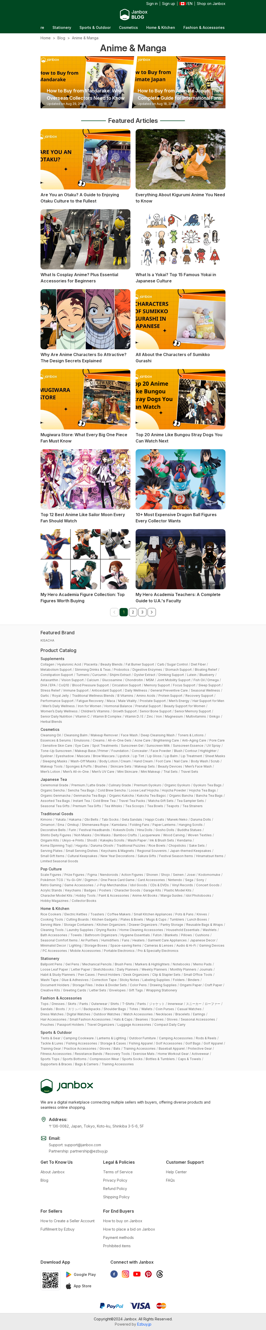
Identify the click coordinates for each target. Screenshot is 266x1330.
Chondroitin (134, 680)
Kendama (184, 840)
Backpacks (92, 1009)
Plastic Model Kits (177, 890)
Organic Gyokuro (177, 785)
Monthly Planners (183, 969)
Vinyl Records (182, 885)
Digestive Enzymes (147, 670)
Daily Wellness (136, 690)
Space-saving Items (125, 945)
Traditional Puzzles (130, 845)
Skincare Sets (120, 766)
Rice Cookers (51, 914)
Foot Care (163, 761)
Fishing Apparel (141, 1043)
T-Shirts (128, 1004)
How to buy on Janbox (122, 1221)
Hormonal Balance (118, 706)
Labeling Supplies (156, 980)
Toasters (97, 914)
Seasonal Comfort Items (59, 940)
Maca (111, 701)
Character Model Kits (56, 895)
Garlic (45, 696)
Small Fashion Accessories (90, 1019)
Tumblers (177, 919)
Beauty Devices (170, 766)
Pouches (47, 1025)
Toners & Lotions (191, 735)
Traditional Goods (57, 814)
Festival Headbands (94, 830)
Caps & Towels (189, 1059)
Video (203, 27)
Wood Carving (174, 835)
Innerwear (175, 1004)
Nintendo (175, 880)
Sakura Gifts (147, 856)
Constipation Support (57, 675)
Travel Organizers (100, 1025)
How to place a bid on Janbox (129, 1229)
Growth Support (125, 711)
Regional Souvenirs (152, 851)
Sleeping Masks (55, 761)
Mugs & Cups (156, 919)
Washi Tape (49, 980)
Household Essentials (183, 930)
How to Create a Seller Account (68, 1221)
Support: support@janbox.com (75, 1145)
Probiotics (121, 670)
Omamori (48, 825)
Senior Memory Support (193, 711)
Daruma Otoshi (102, 845)
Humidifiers (110, 940)
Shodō (92, 840)
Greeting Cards (74, 990)
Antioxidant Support (107, 690)
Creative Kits (50, 990)
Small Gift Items (52, 856)
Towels (76, 935)
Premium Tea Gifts (87, 806)
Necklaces (164, 1014)
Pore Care (217, 740)
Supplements (52, 658)
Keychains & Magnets (117, 851)
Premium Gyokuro (147, 785)
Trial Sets (170, 772)
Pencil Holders (109, 975)
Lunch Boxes (197, 919)
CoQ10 (64, 685)
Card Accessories (151, 880)
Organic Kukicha (121, 795)
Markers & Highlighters (152, 964)
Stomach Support (178, 670)
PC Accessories (55, 951)
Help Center (176, 1172)
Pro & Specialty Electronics (158, 951)
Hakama (75, 819)
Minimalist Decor (53, 945)
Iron (159, 716)
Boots (60, 1009)
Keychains (73, 890)
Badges (90, 890)
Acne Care (142, 740)
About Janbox (53, 1172)
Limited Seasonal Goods (59, 861)
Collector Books (84, 901)
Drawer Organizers (143, 925)
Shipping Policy (116, 1197)
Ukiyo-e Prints (73, 840)
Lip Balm (171, 756)
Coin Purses (165, 1009)
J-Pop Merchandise (112, 885)
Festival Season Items (176, 856)
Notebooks (181, 964)
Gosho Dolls (165, 830)
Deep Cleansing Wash (158, 735)
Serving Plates (52, 851)
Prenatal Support (148, 706)
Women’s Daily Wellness (59, 711)
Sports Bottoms (75, 1059)
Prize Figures (74, 875)
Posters (105, 890)
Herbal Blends (51, 722)
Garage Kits (152, 890)
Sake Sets (197, 845)
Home (46, 38)
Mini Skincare (127, 772)
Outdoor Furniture (142, 1038)
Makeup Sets (145, 766)
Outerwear (99, 1004)
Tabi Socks (110, 819)
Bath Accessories (54, 935)
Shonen (152, 875)
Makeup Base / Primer (91, 751)
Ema (61, 825)
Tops (45, 1004)
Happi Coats (154, 819)
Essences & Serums (56, 740)
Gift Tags (136, 990)
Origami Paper (191, 985)
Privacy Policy (115, 1180)
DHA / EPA (48, 685)
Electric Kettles (75, 914)
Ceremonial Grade (54, 785)
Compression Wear (104, 1059)
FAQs (170, 1180)
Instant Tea (81, 801)
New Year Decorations (118, 856)
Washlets (210, 930)
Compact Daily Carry (169, 1025)
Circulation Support (126, 685)
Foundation (120, 751)
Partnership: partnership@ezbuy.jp (78, 1151)
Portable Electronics (119, 951)
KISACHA (47, 640)
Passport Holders (70, 1025)
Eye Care (82, 746)
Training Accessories (139, 1048)
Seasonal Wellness (205, 690)
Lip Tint (138, 756)
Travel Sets (189, 772)
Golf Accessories (169, 1043)
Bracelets (182, 1014)
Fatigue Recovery (90, 701)
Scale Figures (51, 875)
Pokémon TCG (52, 880)
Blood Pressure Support (90, 685)
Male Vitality (127, 701)
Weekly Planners (154, 969)
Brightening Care (166, 740)
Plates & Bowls (132, 919)
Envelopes (117, 990)
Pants (83, 1004)
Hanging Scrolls (191, 825)
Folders (179, 980)
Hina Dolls (144, 830)
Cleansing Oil (51, 735)
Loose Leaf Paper (54, 969)
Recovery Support (199, 696)
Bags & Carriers (86, 1064)
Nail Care (181, 761)
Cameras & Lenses (158, 945)
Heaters (138, 940)
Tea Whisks (113, 806)
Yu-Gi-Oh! (74, 880)
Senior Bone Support (155, 711)
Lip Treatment (191, 756)
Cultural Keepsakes (82, 856)
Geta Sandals (132, 819)
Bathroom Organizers (101, 935)
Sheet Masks (215, 756)
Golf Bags (193, 1043)
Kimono (46, 819)
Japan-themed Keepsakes (190, 851)
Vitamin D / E (134, 716)
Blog (61, 38)
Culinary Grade (120, 785)
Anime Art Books (144, 895)
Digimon (91, 880)
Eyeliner (47, 756)
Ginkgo (214, 716)
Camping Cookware (78, 1038)
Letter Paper (80, 969)
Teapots (172, 806)
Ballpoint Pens (51, 964)
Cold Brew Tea (104, 801)
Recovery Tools (117, 1054)
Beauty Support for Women (184, 706)
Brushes (101, 766)
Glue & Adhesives (75, 980)
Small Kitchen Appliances (153, 914)
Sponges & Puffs (79, 766)
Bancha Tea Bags (209, 795)
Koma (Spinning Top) (56, 845)
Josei (191, 875)
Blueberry (207, 675)
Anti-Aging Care (194, 740)
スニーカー (194, 1004)
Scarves (157, 1019)
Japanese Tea (54, 779)
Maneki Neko (177, 819)
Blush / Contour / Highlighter (195, 751)
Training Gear (51, 1048)
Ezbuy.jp (144, 1324)
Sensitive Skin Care (57, 746)
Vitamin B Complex (107, 716)
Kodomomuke (209, 875)
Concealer (140, 751)
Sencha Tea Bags (81, 790)
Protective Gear (200, 1048)
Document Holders (55, 985)
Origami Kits (50, 840)
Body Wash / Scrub (205, 761)
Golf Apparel (213, 1043)
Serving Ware (51, 925)
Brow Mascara (104, 756)
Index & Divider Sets (111, 985)
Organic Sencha (53, 790)
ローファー (212, 1004)
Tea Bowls (155, 806)
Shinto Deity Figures (56, 835)
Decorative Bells (53, 830)
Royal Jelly (60, 696)
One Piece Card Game (118, 880)
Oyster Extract (144, 675)
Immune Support (76, 690)
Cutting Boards (77, 919)
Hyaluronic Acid (69, 664)
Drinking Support (171, 675)
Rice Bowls (157, 845)
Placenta (90, 664)
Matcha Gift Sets (161, 801)
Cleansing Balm (76, 735)
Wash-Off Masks (83, 761)
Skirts (72, 1004)
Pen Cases (86, 975)
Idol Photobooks (198, 895)
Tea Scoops (134, 806)
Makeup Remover (104, 735)
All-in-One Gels (119, 740)
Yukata (60, 819)
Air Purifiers (89, 940)
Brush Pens (123, 964)
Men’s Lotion (50, 772)
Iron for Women (89, 706)
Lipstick (124, 756)
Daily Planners (127, 969)
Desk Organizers (136, 975)
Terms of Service (118, 1172)
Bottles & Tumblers (160, 1059)
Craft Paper (213, 985)
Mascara (83, 756)
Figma (92, 875)
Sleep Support (209, 685)
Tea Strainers (192, 806)
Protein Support (170, 696)
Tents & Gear (50, 1038)
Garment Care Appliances (167, 940)
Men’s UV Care (103, 772)
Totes (133, 1009)
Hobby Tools (86, 895)
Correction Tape (104, 980)
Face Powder (161, 751)
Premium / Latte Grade (88, 785)
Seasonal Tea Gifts (55, 806)
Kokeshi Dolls (123, 830)
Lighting (75, 945)
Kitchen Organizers (111, 925)
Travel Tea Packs (132, 801)
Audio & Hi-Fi (186, 945)
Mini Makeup (150, 772)
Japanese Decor (202, 940)
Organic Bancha (181, 795)
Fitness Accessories (56, 1054)
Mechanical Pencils (97, 964)
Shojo (165, 875)
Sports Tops (50, 1059)
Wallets (146, 1009)
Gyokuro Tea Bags (207, 785)
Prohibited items (117, 1246)
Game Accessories (79, 885)
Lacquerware (150, 835)
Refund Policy (115, 1188)
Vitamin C (82, 716)
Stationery (50, 958)
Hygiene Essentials (135, 935)
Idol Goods (138, 885)
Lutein (191, 675)
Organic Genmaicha (55, 795)
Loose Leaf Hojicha (144, 790)
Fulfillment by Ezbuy (58, 1229)
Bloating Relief (206, 670)
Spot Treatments (105, 746)
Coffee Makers (119, 914)
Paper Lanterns (164, 825)
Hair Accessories (53, 1019)
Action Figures (132, 875)
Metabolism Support (56, 670)
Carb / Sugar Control (172, 664)
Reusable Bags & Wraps (204, 925)
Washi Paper (137, 840)
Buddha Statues (189, 830)
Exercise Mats (144, 1054)
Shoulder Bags (115, 1009)
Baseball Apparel (172, 1048)
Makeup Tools (52, 766)
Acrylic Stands (51, 890)
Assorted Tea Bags (55, 801)
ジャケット (157, 1004)
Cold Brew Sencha (112, 790)
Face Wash (129, 735)
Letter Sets (97, 990)
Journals (206, 969)
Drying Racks (106, 930)
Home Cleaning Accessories (141, 930)
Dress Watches (52, 1014)
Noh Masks (82, 835)
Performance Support (57, 701)
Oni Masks (103, 835)
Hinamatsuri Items (209, 856)
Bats (117, 1048)
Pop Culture (51, 869)
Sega (189, 880)
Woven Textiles (200, 835)
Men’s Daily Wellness (59, 706)
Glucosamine (112, 680)
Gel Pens (72, 964)
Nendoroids (109, 875)
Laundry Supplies (80, 930)
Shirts (114, 1004)
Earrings (199, 1014)
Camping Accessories (176, 1038)
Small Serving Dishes (82, 851)
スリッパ (74, 1009)
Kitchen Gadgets (104, 919)
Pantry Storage (172, 925)
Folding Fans (139, 825)
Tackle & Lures (52, 1043)
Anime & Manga (85, 38)
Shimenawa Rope (95, 825)
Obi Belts (91, 819)
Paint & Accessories (114, 895)
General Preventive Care (169, 690)
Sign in (152, 3)
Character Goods (127, 890)
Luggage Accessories (134, 1025)
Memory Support (157, 685)
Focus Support (184, 685)
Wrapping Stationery (161, 990)
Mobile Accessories (85, 951)
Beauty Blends (112, 664)
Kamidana (119, 825)
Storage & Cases (113, 1043)
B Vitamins (125, 696)
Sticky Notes (129, 980)
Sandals (47, 1009)
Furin (72, 830)
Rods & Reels (206, 1038)
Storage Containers (79, 925)
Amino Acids (145, 696)
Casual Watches (189, 1009)
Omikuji (73, 825)
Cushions (202, 935)
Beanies (142, 1019)
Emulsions (82, 740)
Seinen (178, 875)
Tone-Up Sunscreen (56, 751)
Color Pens (138, 985)
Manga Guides (172, 895)
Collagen (47, 664)
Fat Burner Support (140, 664)
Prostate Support (153, 701)
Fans (125, 940)
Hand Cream (143, 761)
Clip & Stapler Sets (166, 975)
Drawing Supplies (163, 985)
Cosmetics (93, 27)
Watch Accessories (138, 1014)
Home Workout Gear (173, 1054)
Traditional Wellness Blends (93, 696)
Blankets (171, 935)
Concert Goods (208, 885)
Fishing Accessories (81, 1043)
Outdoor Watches (107, 1014)
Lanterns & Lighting (111, 1038)
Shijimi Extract (120, 675)
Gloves (172, 1019)
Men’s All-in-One (76, 772)
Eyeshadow (65, 756)
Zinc (150, 716)
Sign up (168, 3)
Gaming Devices (211, 945)
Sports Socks (132, 1059)
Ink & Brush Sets (162, 840)
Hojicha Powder (174, 790)
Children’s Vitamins (95, 711)
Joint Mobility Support (173, 680)
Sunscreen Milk (158, 746)
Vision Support (72, 680)
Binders (194, 980)
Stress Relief (50, 690)
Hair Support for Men (208, 701)
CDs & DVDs (159, 885)
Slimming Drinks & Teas (93, 670)
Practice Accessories (80, 1048)
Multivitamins (196, 716)
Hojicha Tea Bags (202, 790)
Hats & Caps (123, 1019)
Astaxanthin (49, 680)
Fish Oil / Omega (206, 680)
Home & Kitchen (125, 27)
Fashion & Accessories (169, 27)
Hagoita (82, 845)
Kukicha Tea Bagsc (151, 795)
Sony (200, 880)
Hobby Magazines (55, 901)
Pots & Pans (184, 914)
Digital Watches (78, 1014)
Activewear (200, 1054)
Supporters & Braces (56, 1064)
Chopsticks (177, 845)
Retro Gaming (51, 885)
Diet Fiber (198, 664)
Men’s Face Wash (198, 766)
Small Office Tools (198, 975)
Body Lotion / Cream (115, 761)
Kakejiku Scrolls (112, 840)
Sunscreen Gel (132, 746)
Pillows (186, 935)
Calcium (93, 680)
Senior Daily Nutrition (56, 716)
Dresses (58, 1004)
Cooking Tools (52, 919)
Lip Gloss (154, 756)
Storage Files (82, 985)
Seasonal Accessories (198, 1019)
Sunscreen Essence (188, 746)
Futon (157, 935)
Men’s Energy (179, 701)
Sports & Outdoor (60, 27)
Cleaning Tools (52, 930)
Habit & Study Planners (58, 975)
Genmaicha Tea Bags (90, 795)
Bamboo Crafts (125, 835)
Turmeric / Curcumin (91, 675)
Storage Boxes (95, 945)
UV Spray (214, 746)
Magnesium (174, 716)
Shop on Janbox (211, 3)
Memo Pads (202, 964)
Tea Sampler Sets (190, 801)
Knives (202, 914)
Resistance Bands (88, 1054)
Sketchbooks (103, 969)
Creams (99, 740)
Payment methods (118, 1237)
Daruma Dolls (201, 819)
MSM (150, 680)
